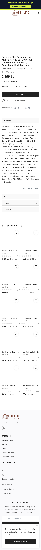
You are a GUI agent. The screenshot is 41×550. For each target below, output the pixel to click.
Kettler (4, 448)
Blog (3, 471)
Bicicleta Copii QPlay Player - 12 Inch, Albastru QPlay (11, 284)
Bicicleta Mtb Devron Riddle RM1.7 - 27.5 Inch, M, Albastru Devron (30, 318)
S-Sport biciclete (8, 453)
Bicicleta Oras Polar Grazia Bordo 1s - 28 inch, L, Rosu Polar (30, 352)
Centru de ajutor (8, 479)
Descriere (7, 121)
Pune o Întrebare (11, 82)
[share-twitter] (15, 107)
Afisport (5, 444)
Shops (4, 475)
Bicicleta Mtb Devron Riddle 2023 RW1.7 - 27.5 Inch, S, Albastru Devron (11, 250)
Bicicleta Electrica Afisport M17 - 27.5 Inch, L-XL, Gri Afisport (11, 386)
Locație (6, 196)
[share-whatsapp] (19, 107)
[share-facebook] (12, 107)
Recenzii (7, 203)
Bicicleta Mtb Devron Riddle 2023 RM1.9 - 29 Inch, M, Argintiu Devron (30, 284)
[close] (37, 526)
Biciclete (7, 68)
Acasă (4, 467)
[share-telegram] (29, 107)
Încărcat (5, 87)
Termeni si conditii (9, 489)
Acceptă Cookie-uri (21, 541)
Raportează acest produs (30, 188)
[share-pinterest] (22, 107)
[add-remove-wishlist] (16, 232)
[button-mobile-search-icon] (38, 13)
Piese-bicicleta (7, 440)
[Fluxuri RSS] (4, 428)
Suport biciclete (8, 457)
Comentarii (8, 210)
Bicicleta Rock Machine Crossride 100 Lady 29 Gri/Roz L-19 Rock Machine (30, 386)
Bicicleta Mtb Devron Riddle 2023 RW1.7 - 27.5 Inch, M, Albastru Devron (30, 250)
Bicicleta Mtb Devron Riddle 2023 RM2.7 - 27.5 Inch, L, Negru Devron (11, 352)
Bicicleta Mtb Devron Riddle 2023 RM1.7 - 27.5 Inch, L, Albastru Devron (11, 318)
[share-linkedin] (25, 107)
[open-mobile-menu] (3, 13)
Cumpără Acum (20, 94)
